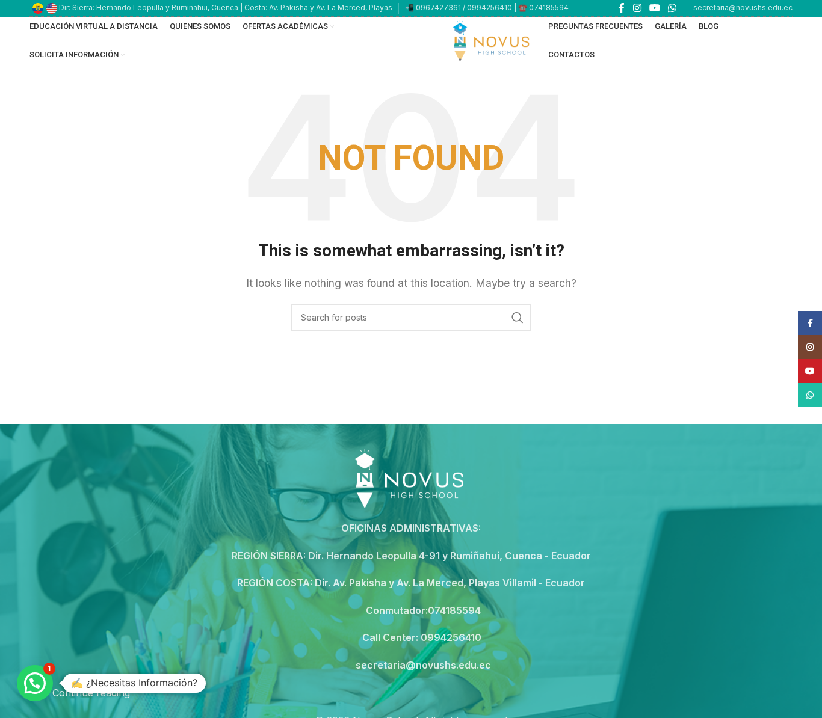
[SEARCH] (517, 317)
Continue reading (91, 693)
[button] (35, 683)
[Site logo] (492, 40)
